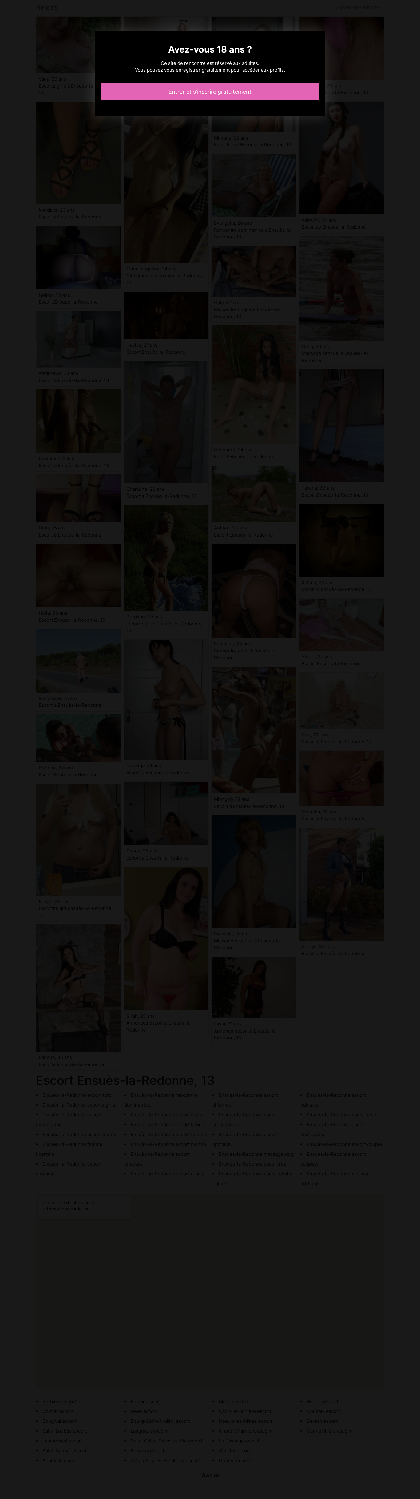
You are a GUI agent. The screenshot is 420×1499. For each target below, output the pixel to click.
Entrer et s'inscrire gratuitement (210, 92)
